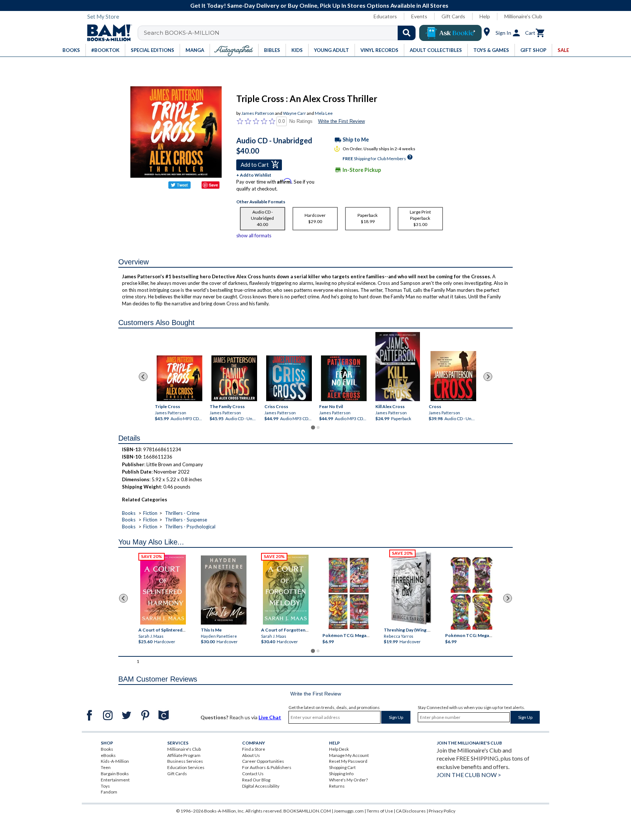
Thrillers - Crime (182, 513)
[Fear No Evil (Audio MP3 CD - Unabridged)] (344, 378)
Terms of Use (380, 811)
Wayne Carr (294, 113)
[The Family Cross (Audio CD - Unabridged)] (234, 378)
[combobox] (281, 33)
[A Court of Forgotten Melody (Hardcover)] (286, 590)
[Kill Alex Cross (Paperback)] (397, 366)
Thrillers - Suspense (186, 520)
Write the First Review (341, 121)
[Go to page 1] (313, 427)
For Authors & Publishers (266, 767)
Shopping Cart (342, 767)
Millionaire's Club (523, 16)
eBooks (108, 755)
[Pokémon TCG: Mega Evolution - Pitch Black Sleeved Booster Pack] (471, 593)
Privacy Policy (442, 811)
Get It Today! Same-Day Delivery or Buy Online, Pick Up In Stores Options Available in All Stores (319, 5)
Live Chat (270, 717)
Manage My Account (349, 755)
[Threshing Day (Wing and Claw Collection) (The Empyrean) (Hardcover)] (411, 588)
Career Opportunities (263, 761)
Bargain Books (115, 773)
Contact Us (253, 773)
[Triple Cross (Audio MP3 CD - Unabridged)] (179, 378)
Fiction (150, 513)
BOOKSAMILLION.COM (307, 811)
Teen (106, 767)
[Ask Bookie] (450, 33)
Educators (385, 16)
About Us (251, 755)
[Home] (107, 32)
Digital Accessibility (260, 786)
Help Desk (339, 749)
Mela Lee (324, 113)
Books (128, 513)
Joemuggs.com (349, 811)
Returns (337, 786)
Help (484, 16)
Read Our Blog (256, 780)
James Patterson (257, 113)
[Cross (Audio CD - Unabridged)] (453, 376)
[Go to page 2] (318, 427)
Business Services (185, 761)
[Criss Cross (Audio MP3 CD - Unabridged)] (289, 378)
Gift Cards (453, 16)
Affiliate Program (183, 755)
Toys (105, 786)
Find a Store (253, 749)
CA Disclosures (411, 811)
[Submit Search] (407, 33)
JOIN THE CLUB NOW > (469, 774)
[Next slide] (487, 376)
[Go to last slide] (143, 376)
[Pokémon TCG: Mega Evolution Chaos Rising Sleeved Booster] (348, 593)
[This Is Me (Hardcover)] (223, 590)
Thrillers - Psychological (190, 526)
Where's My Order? (348, 780)
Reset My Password (348, 761)
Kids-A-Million (115, 761)
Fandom (109, 792)
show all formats (253, 235)
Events (419, 16)
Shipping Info (341, 773)
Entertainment (115, 780)
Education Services (185, 767)
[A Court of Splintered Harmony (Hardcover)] (163, 590)
